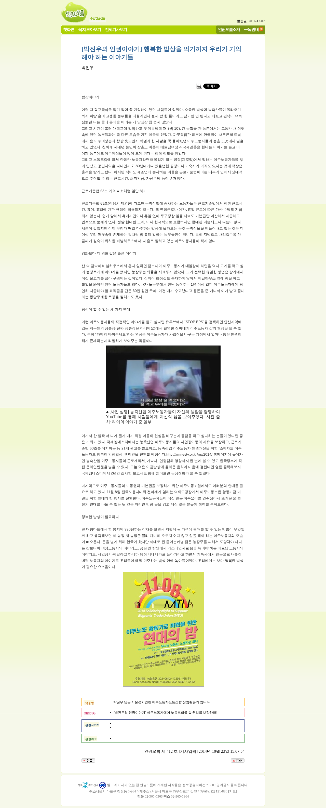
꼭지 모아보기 (89, 29)
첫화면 (68, 29)
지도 (232, 791)
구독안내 (251, 29)
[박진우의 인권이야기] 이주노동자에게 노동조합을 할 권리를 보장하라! (165, 712)
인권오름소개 (229, 29)
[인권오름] (74, 21)
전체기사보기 (116, 29)
